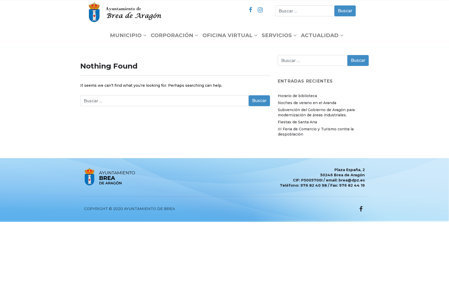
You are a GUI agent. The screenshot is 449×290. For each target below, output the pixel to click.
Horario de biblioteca (297, 95)
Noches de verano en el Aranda (307, 102)
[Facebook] (250, 10)
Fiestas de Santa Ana (297, 122)
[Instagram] (260, 10)
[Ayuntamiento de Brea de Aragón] (126, 12)
